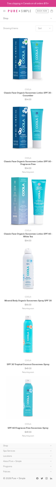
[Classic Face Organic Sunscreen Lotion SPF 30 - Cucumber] (28, 60)
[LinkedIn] (51, 478)
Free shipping (13, 3)
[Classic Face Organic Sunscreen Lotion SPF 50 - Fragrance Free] (28, 128)
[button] (4, 11)
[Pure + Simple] (19, 11)
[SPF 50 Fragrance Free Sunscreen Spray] (28, 397)
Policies (6, 471)
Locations (7, 456)
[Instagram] (46, 478)
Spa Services (9, 451)
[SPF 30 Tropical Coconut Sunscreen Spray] (28, 334)
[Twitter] (42, 478)
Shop (5, 18)
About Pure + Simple (12, 461)
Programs (7, 466)
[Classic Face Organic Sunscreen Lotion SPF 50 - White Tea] (28, 201)
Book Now (42, 11)
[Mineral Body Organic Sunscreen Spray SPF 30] (28, 268)
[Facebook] (37, 478)
